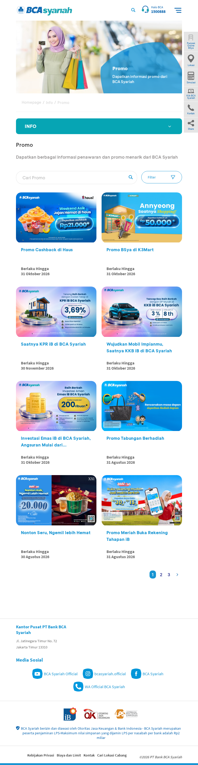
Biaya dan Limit (69, 755)
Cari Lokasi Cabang (112, 755)
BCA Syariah (153, 673)
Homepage (31, 102)
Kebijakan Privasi (40, 755)
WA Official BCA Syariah (105, 686)
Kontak (89, 755)
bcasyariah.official (110, 673)
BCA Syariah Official (61, 673)
